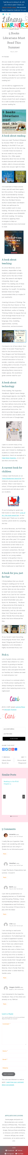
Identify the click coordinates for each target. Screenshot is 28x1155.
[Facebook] (3, 14)
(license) (13, 709)
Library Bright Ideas (9, 7)
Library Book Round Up (6, 760)
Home (14, 1147)
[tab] (10, 816)
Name (5, 1051)
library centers (14, 29)
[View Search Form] (25, 14)
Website (5, 1068)
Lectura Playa (20, 707)
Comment (6, 1024)
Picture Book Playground (21, 760)
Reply (4, 854)
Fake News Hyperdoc (9, 458)
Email (5, 1059)
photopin (7, 709)
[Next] (23, 797)
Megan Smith (14, 987)
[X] (6, 14)
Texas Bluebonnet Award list (11, 478)
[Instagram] (9, 14)
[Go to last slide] (4, 797)
